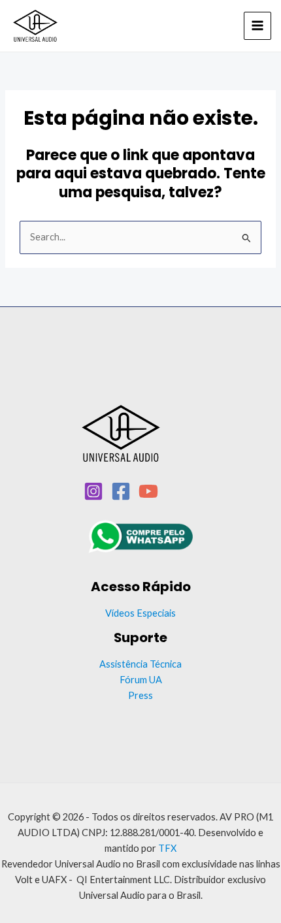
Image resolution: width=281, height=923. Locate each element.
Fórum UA (141, 679)
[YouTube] (148, 491)
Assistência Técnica (140, 664)
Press (140, 695)
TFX (167, 848)
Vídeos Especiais (140, 613)
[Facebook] (121, 491)
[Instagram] (93, 491)
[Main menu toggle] (257, 25)
